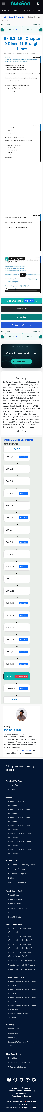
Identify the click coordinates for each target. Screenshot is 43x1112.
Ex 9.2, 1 (16, 457)
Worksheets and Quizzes (18, 874)
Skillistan (11, 878)
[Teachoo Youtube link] (28, 1079)
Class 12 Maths (14, 913)
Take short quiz (21, 317)
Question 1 (16, 688)
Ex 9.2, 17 (16, 652)
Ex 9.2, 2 (9, 469)
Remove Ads (22, 309)
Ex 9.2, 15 (10, 627)
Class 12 (6, 11)
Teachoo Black (26, 750)
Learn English (13, 1029)
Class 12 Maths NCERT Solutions (21, 969)
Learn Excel (13, 1033)
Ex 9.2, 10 (16, 566)
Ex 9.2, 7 (9, 530)
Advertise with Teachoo (21, 1096)
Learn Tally (12, 1038)
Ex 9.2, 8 (16, 542)
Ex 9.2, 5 (9, 505)
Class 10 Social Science (17, 908)
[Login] (37, 3)
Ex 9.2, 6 (16, 518)
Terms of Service (15, 1091)
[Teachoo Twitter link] (22, 1079)
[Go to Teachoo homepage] (20, 3)
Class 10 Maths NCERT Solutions (21, 960)
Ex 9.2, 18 (16, 664)
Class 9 (36, 11)
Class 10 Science (15, 899)
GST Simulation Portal (17, 882)
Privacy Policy (29, 1091)
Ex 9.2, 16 (16, 640)
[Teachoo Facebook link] (9, 1079)
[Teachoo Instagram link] (15, 1079)
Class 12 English (15, 917)
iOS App (11, 789)
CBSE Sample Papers (17, 1067)
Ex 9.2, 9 (9, 554)
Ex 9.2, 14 (16, 615)
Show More (21, 431)
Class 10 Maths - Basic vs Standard (22, 1062)
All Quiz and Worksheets (21, 325)
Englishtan (12, 1058)
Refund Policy (21, 1093)
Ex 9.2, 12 (10, 591)
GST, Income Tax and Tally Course (21, 865)
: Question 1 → (21, 301)
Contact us (26, 1088)
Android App (13, 785)
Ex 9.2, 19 (16, 676)
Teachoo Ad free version (17, 869)
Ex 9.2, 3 (9, 481)
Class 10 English (15, 904)
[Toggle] (4, 3)
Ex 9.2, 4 (16, 493)
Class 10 (27, 11)
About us (16, 1088)
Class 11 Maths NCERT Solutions (21, 965)
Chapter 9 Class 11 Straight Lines (13, 17)
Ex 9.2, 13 (16, 603)
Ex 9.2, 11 (10, 579)
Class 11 (17, 11)
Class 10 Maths (14, 895)
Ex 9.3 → (16, 699)
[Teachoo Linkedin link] (34, 1079)
